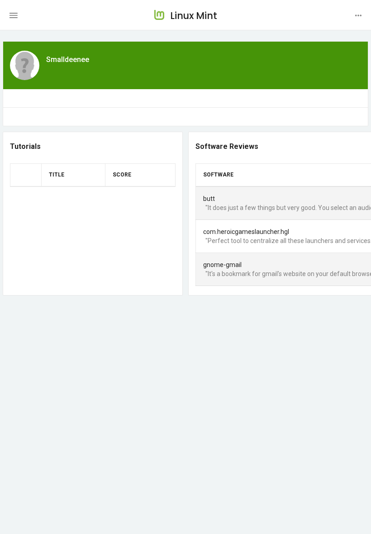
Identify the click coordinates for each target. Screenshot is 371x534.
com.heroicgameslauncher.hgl (246, 231)
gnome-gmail (222, 264)
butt (209, 198)
